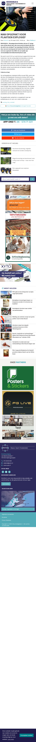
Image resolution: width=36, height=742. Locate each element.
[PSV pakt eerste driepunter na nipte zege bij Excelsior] (6, 295)
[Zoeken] (32, 179)
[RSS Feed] (9, 472)
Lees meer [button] (11, 739)
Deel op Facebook (19, 130)
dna (8, 102)
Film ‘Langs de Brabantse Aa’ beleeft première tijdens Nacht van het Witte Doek (23, 352)
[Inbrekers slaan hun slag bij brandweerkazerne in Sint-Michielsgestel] (6, 328)
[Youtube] (6, 472)
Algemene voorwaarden (8, 514)
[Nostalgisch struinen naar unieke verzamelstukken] (6, 311)
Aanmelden (5, 484)
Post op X (19, 134)
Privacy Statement (6, 520)
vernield (12, 102)
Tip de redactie (19, 138)
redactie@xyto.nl (8, 463)
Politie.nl (32, 40)
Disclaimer (4, 517)
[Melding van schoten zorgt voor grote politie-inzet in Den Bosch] (6, 320)
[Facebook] (3, 472)
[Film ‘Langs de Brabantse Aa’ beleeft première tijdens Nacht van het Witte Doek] (6, 353)
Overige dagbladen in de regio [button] (10, 509)
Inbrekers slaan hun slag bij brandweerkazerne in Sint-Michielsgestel (20, 327)
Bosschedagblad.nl (12, 2)
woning (5, 102)
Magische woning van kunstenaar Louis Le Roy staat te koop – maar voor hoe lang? (23, 160)
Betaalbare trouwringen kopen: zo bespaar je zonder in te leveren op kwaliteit (22, 302)
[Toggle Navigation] (32, 3)
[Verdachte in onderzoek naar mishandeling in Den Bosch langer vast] (6, 345)
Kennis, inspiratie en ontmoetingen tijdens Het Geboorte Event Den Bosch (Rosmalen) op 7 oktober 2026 (23, 335)
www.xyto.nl (7, 465)
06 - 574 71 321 (25, 121)
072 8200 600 (8, 461)
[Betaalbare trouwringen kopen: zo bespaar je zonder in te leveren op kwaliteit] (6, 303)
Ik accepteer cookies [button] (26, 735)
